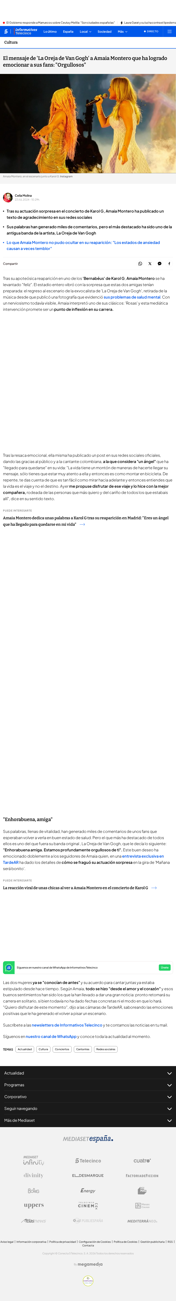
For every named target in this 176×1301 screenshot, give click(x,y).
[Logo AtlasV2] (33, 1221)
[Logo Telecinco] (88, 1160)
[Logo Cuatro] (142, 1160)
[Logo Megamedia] (90, 1264)
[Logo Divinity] (34, 1175)
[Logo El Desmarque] (87, 1175)
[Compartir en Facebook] (169, 264)
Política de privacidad (62, 1241)
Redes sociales (105, 1049)
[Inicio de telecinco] (6, 31)
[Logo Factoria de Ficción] (142, 1175)
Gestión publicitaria (152, 1241)
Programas (14, 1084)
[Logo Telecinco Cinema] (88, 1206)
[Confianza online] (88, 1285)
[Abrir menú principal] (169, 31)
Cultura (11, 42)
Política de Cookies (125, 1241)
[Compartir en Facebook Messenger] (159, 264)
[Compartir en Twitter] (150, 264)
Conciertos (62, 1049)
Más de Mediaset (19, 1120)
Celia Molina (23, 195)
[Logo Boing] (33, 1190)
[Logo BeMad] (142, 1190)
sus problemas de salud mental (132, 296)
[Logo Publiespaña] (88, 1220)
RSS (170, 1241)
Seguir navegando (20, 1108)
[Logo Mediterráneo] (142, 1221)
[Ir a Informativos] (25, 31)
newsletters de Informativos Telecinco (67, 1024)
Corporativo (15, 1096)
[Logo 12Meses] (142, 1206)
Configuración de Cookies (95, 1241)
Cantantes (83, 1049)
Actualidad (25, 1049)
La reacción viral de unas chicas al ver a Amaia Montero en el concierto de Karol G (75, 888)
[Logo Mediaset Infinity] (33, 1160)
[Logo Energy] (88, 1190)
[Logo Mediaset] (88, 1141)
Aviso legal (7, 1241)
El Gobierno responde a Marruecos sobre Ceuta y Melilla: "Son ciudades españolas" (60, 23)
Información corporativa (31, 1241)
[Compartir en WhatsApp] (140, 264)
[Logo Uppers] (34, 1205)
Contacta (88, 1245)
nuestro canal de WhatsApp (51, 1036)
